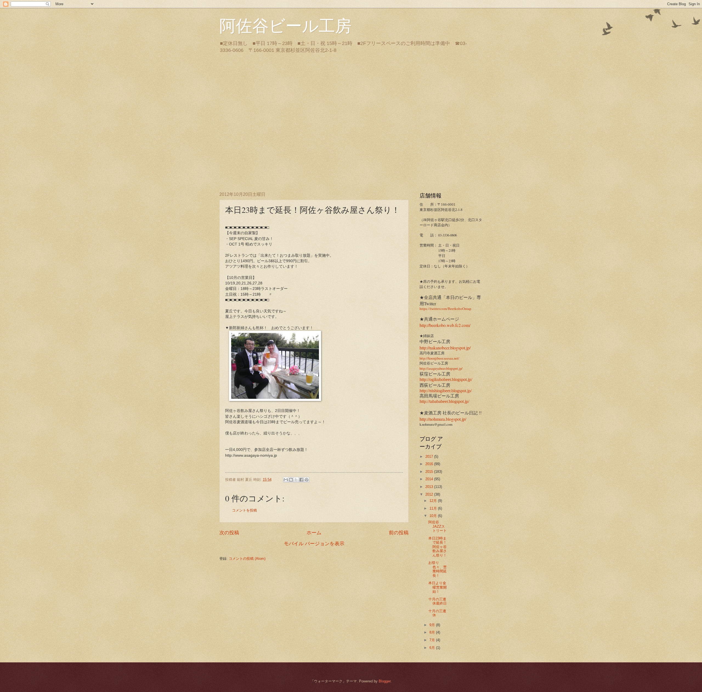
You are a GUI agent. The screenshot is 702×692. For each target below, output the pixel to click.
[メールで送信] (285, 479)
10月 (433, 516)
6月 (432, 648)
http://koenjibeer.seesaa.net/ (439, 358)
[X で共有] (296, 479)
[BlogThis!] (291, 479)
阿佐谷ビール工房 (285, 25)
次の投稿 (229, 532)
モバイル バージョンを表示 (314, 543)
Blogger (384, 681)
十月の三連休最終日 (437, 601)
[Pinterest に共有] (306, 479)
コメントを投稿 (244, 510)
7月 (432, 640)
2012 (429, 494)
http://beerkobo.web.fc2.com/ (445, 325)
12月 (433, 501)
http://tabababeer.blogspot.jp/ (444, 401)
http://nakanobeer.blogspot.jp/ (445, 348)
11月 (433, 508)
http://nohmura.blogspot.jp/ (443, 419)
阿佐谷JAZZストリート (437, 526)
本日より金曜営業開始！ (437, 587)
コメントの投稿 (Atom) (247, 559)
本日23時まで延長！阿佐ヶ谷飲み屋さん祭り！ (437, 546)
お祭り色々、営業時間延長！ (437, 569)
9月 (432, 625)
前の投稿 (399, 532)
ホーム (314, 532)
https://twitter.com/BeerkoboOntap (445, 309)
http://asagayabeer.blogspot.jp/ (441, 368)
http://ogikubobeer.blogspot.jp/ (446, 379)
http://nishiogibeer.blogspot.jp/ (446, 390)
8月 (432, 632)
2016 (429, 464)
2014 (429, 479)
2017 (429, 456)
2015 (429, 472)
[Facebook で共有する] (301, 479)
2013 (429, 487)
